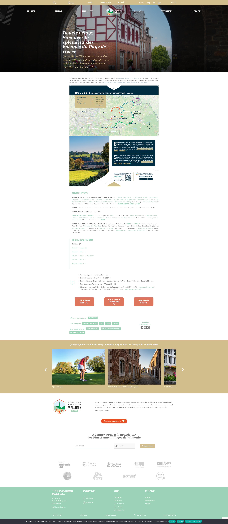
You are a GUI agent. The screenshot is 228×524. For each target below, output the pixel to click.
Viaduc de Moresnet (128, 199)
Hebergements (150, 500)
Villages (31, 11)
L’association (57, 515)
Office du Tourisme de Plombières (101, 202)
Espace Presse (110, 515)
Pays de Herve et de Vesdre (128, 78)
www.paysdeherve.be (146, 287)
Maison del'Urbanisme (70, 2)
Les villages (118, 500)
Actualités (196, 11)
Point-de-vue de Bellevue (136, 230)
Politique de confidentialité (193, 521)
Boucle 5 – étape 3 (79, 263)
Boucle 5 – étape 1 (79, 252)
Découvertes (166, 11)
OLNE (103, 220)
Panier (149, 2)
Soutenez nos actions (112, 421)
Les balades (118, 507)
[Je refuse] (226, 521)
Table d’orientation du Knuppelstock (143, 215)
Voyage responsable (92, 329)
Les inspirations (119, 504)
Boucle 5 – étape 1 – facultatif (83, 256)
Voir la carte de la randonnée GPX (114, 301)
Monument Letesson (106, 228)
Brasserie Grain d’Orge (123, 202)
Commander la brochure (143, 301)
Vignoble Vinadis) (78, 228)
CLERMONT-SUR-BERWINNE (129, 204)
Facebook (89, 498)
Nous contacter (170, 515)
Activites (148, 504)
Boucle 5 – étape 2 (79, 259)
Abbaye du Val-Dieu (80, 218)
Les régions (117, 497)
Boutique (141, 2)
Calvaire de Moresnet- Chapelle (107, 199)
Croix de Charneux (97, 218)
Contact (160, 2)
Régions (58, 11)
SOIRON (137, 224)
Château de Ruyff (140, 197)
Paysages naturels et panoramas (111, 329)
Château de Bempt (87, 199)
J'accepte (172, 521)
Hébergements (105, 3)
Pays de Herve (93, 318)
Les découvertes (119, 510)
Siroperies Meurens (150, 202)
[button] (173, 2)
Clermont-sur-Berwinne (90, 323)
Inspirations (87, 11)
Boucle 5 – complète (79, 248)
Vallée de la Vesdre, (145, 228)
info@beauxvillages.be (59, 507)
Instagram (89, 502)
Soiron (108, 323)
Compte (155, 2)
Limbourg (115, 323)
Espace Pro (141, 515)
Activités (121, 3)
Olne (101, 323)
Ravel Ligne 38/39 (124, 197)
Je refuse (180, 521)
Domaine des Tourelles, (93, 226)
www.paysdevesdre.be (133, 289)
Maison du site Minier (145, 199)
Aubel (112, 215)
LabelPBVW (54, 2)
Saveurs (90, 3)
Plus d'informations (102, 410)
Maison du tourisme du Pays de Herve (120, 218)
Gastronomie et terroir (77, 332)
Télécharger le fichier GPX (84, 301)
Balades (138, 11)
